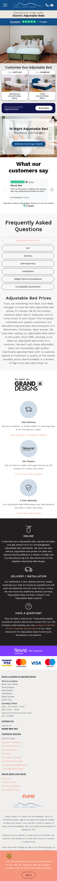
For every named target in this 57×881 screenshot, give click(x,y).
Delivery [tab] (28, 256)
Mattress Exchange (11, 757)
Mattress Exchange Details (29, 144)
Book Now (44, 108)
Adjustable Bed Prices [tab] (28, 240)
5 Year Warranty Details (28, 513)
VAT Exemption (9, 750)
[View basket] (51, 5)
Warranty (6, 753)
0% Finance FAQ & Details (28, 474)
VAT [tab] (28, 248)
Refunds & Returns (11, 746)
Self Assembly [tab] (27, 263)
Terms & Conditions (11, 786)
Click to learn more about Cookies (33, 868)
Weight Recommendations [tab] (28, 279)
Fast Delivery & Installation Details (29, 435)
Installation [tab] (28, 271)
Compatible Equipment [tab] (27, 286)
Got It (28, 875)
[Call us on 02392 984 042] (47, 5)
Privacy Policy (9, 782)
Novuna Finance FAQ (12, 761)
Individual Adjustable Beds (15, 765)
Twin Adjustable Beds (12, 769)
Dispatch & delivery (11, 742)
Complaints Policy (11, 790)
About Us (6, 778)
